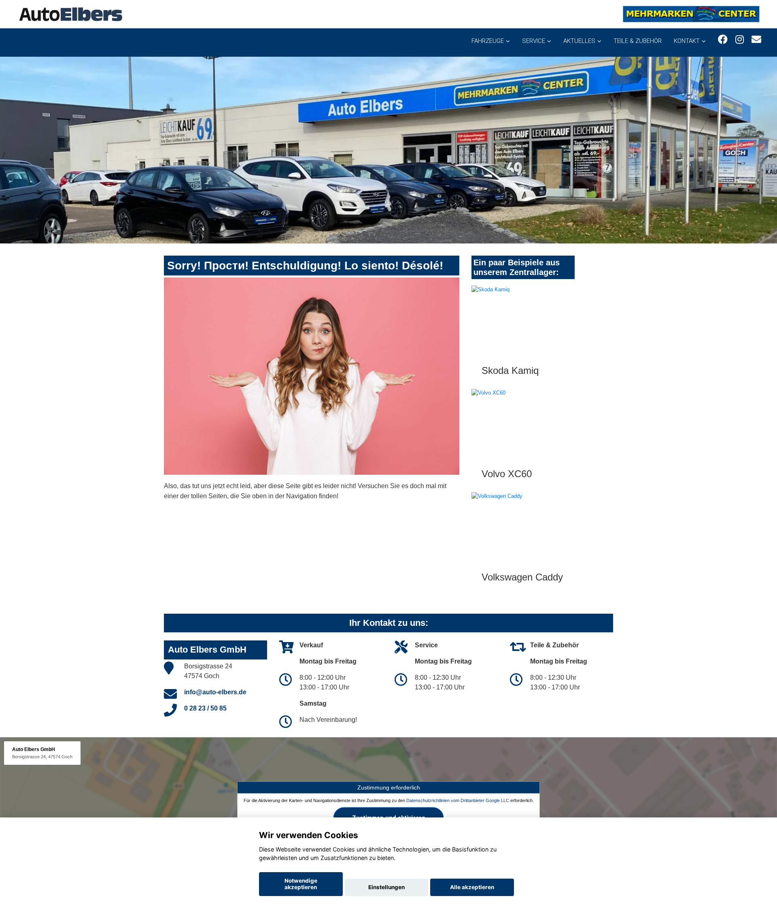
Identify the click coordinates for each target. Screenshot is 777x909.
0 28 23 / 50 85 (205, 708)
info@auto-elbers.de (215, 692)
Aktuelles (579, 41)
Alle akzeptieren (472, 887)
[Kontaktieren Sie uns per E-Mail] (756, 39)
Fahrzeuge (487, 41)
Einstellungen (386, 887)
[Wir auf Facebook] (723, 39)
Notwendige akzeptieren (300, 883)
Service (533, 41)
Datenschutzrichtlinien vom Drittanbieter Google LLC (457, 800)
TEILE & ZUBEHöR (638, 41)
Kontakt (687, 41)
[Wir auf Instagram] (739, 39)
